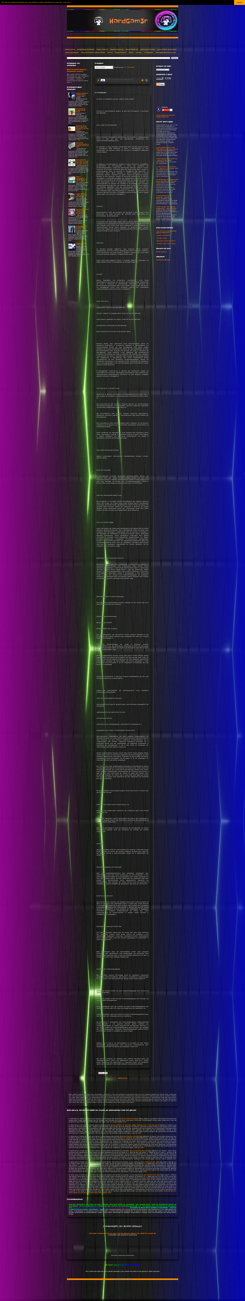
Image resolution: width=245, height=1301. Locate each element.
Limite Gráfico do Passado (167, 49)
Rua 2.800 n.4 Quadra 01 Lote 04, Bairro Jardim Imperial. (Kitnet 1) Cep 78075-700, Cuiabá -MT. (122, 1233)
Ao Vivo (110, 52)
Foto (143, 1094)
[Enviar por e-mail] (99, 1073)
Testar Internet (102, 49)
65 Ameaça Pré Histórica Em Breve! (81, 227)
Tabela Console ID (116, 49)
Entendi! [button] (239, 2)
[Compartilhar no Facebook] (105, 1073)
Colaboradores (120, 52)
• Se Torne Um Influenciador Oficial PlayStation (166, 232)
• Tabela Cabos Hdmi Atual (165, 243)
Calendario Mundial (163, 260)
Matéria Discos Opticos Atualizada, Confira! (77, 70)
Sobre (131, 52)
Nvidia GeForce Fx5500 (130, 1119)
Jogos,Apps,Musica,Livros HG (165, 52)
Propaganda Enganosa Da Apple (80, 110)
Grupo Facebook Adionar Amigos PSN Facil (165, 116)
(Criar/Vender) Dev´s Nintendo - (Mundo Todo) (164, 197)
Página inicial (70, 49)
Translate (130, 67)
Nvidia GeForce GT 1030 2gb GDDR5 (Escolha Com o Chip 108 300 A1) (135, 1125)
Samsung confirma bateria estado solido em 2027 (82, 145)
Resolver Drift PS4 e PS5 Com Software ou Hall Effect (82, 128)
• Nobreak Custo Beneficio (165, 241)
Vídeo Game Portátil (147, 49)
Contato (139, 52)
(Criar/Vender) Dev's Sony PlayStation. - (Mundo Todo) (166, 207)
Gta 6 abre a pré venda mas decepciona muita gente (82, 211)
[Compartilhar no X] (103, 1073)
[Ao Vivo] (99, 80)
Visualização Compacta (85, 49)
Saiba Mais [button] (67, 2)
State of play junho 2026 (81, 243)
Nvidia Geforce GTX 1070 (139, 1151)
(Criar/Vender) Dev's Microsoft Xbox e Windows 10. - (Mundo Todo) (167, 181)
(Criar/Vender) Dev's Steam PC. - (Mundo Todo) (166, 167)
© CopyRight (148, 52)
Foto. (145, 1171)
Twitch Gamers (161, 252)
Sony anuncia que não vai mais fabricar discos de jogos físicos (82, 162)
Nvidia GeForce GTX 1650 (130, 1136)
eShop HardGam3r (72, 52)
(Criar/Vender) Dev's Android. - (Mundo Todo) (166, 159)
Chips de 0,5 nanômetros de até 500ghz (81, 195)
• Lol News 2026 (161, 238)
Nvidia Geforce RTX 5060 (150, 1162)
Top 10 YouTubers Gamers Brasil (93, 52)
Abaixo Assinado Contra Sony (82, 93)
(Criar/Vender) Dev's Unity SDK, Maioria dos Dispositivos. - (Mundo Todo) (167, 149)
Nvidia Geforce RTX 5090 (151, 1175)
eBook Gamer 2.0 (132, 49)
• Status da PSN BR (163, 235)
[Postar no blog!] (101, 1073)
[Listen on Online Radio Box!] (147, 80)
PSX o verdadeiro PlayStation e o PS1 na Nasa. (81, 179)
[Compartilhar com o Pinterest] (107, 1073)
